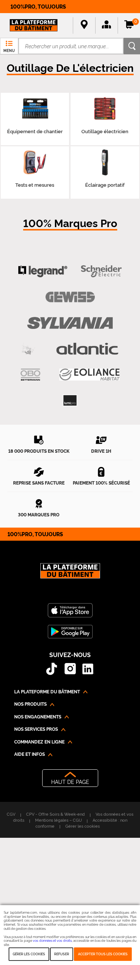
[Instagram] (70, 668)
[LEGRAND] (43, 271)
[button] (106, 25)
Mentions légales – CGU (58, 820)
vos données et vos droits (52, 940)
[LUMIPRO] (70, 400)
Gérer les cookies (29, 954)
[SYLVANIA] (70, 323)
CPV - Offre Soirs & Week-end (55, 814)
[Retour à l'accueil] (70, 575)
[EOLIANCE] (89, 375)
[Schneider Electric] (101, 271)
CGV (11, 814)
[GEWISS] (70, 297)
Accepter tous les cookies (103, 954)
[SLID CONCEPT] (28, 349)
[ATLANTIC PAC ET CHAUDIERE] (87, 349)
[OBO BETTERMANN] (30, 375)
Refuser (61, 954)
